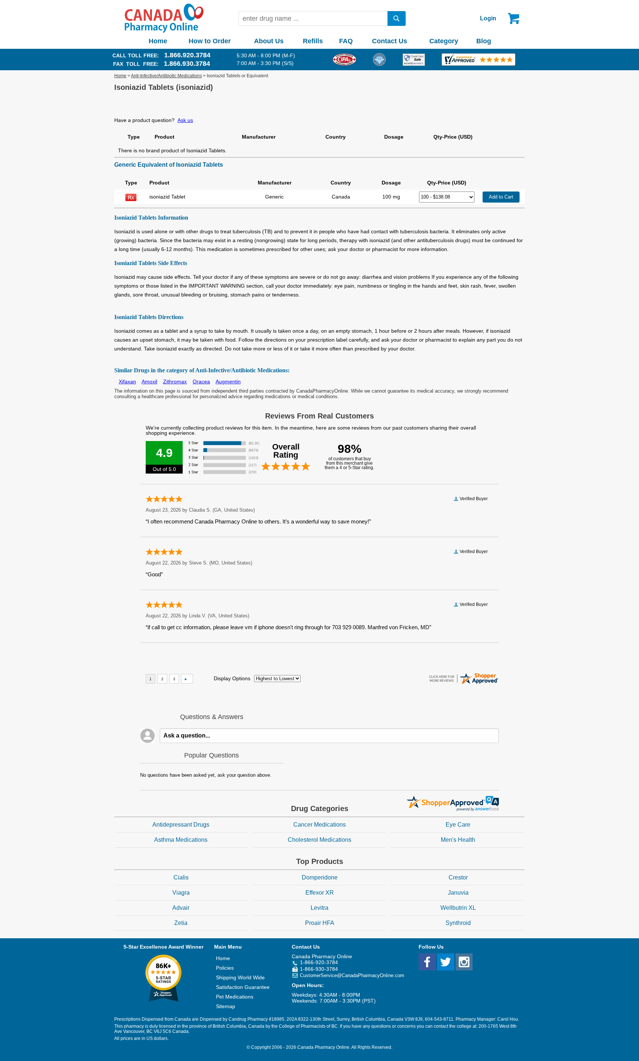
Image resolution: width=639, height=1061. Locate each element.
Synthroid (458, 923)
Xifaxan (127, 381)
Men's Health (458, 840)
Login (488, 18)
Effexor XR (319, 892)
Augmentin (228, 381)
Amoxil (149, 381)
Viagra (181, 892)
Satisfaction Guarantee (243, 987)
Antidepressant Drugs (180, 824)
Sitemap (225, 1006)
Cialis (181, 877)
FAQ (346, 41)
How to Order (210, 41)
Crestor (458, 877)
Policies (225, 968)
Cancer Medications (319, 824)
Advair (180, 908)
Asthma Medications (180, 840)
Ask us (185, 120)
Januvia (458, 892)
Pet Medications (234, 997)
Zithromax (175, 381)
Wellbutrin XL (458, 908)
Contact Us (389, 41)
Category (443, 41)
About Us (269, 41)
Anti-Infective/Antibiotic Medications (166, 75)
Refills (313, 41)
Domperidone (320, 877)
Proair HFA (319, 923)
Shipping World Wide (240, 977)
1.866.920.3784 (187, 55)
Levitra (319, 908)
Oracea (201, 381)
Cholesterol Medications (319, 840)
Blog (483, 41)
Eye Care (458, 824)
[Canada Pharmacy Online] (164, 31)
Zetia (180, 923)
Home (158, 41)
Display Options (232, 678)
